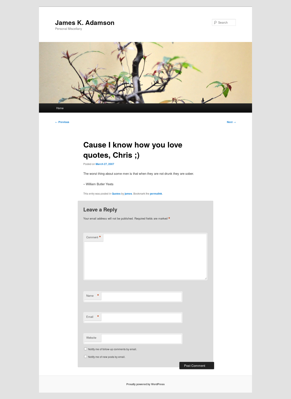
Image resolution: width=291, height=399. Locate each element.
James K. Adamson (84, 22)
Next (231, 122)
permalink (156, 193)
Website (91, 337)
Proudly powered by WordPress (145, 384)
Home (59, 108)
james (128, 193)
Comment (93, 237)
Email (92, 316)
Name (92, 295)
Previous (62, 122)
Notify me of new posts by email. (106, 357)
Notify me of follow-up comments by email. (112, 349)
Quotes (116, 193)
